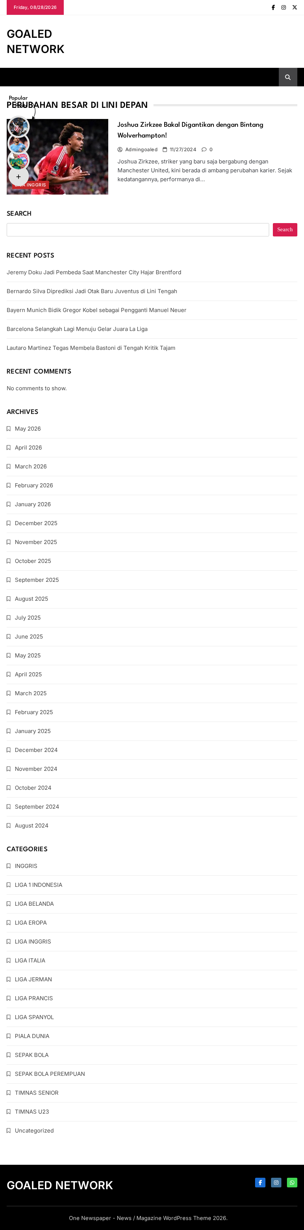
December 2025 (36, 523)
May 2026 (28, 428)
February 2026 (34, 485)
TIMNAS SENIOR (37, 1092)
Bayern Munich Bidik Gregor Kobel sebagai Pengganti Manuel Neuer (96, 310)
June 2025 (29, 636)
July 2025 (28, 617)
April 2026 (28, 447)
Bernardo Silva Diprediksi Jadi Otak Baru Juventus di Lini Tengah (92, 291)
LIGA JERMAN (33, 979)
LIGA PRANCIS (34, 998)
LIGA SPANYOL (34, 1017)
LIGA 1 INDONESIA (38, 884)
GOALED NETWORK (60, 1185)
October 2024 (33, 787)
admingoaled (141, 149)
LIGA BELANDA (34, 903)
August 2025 (31, 598)
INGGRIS (26, 865)
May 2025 (28, 655)
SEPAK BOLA (32, 1054)
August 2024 (32, 825)
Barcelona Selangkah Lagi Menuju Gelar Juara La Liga (77, 328)
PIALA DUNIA (32, 1036)
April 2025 (28, 674)
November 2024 (36, 768)
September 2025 (37, 579)
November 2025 (36, 542)
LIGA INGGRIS (33, 941)
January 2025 (33, 731)
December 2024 (36, 749)
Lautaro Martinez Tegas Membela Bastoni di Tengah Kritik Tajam (91, 347)
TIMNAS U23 (32, 1111)
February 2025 (34, 712)
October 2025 (33, 560)
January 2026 (33, 504)
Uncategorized (34, 1130)
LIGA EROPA (31, 922)
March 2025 (31, 693)
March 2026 (31, 466)
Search (19, 214)
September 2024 (37, 806)
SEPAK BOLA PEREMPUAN (50, 1073)
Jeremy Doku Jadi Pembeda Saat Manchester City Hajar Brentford (94, 272)
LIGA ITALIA (30, 960)
